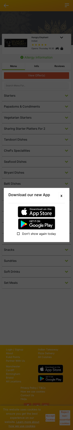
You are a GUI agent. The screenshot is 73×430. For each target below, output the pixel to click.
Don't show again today (38, 234)
